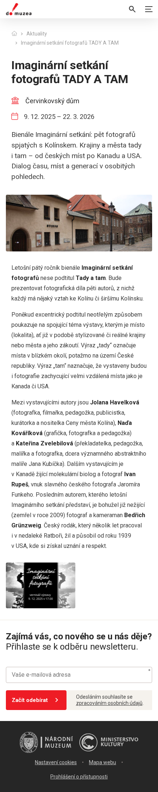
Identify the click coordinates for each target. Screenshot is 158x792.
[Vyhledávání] (132, 9)
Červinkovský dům (52, 101)
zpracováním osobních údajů (109, 703)
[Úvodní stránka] (19, 9)
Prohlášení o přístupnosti (79, 777)
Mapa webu (102, 762)
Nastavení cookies (56, 762)
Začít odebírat (30, 700)
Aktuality (36, 34)
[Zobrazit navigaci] (149, 9)
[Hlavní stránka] (14, 34)
